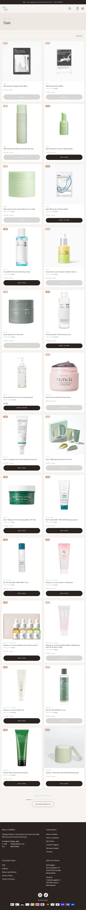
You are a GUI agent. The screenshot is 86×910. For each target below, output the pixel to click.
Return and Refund (9, 872)
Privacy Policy (7, 875)
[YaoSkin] (4, 8)
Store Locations (52, 838)
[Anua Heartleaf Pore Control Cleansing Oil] (22, 372)
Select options (64, 220)
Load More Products (43, 804)
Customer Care (8, 860)
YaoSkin (45, 900)
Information (51, 830)
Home (5, 18)
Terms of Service (8, 879)
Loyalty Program (52, 845)
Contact (49, 852)
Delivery (5, 868)
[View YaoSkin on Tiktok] (46, 895)
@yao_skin (14, 841)
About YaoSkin (51, 834)
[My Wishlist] (73, 8)
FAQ (3, 865)
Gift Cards (50, 841)
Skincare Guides (52, 848)
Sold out (22, 97)
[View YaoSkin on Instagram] (40, 895)
